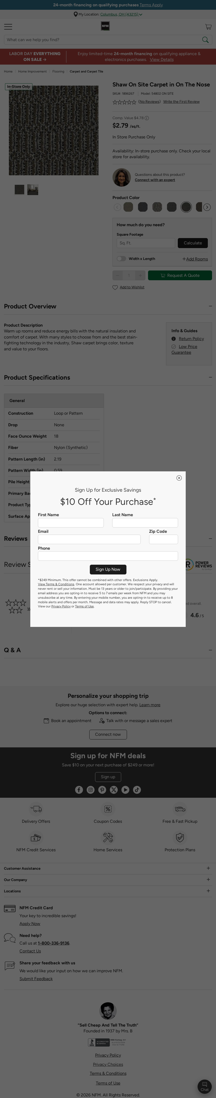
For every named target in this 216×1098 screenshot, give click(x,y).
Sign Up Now (108, 569)
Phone (44, 548)
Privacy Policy (61, 606)
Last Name (122, 515)
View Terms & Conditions (56, 584)
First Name (48, 515)
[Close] (179, 478)
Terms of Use (84, 606)
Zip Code (158, 531)
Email (43, 531)
